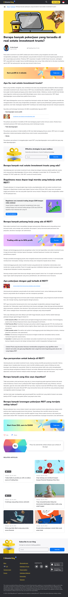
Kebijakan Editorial (25, 573)
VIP (7, 566)
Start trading (56, 2)
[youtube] (46, 566)
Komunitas (23, 576)
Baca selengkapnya (11, 214)
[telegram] (36, 566)
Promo (5, 573)
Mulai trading (23, 570)
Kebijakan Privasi (24, 566)
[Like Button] (5, 435)
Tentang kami (7, 570)
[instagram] (41, 566)
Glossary (22, 580)
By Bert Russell (14, 47)
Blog (5, 563)
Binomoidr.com (24, 563)
